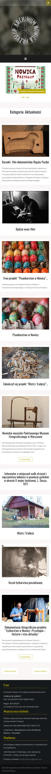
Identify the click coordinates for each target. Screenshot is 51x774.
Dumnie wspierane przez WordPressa (17, 767)
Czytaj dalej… (25, 459)
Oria (43, 767)
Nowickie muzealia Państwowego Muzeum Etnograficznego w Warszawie (25, 435)
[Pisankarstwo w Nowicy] (25, 313)
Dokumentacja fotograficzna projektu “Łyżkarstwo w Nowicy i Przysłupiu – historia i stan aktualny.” (25, 630)
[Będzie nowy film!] (25, 207)
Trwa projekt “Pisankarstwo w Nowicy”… (25, 278)
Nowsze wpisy (40, 671)
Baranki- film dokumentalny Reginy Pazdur (25, 162)
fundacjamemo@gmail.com (30, 759)
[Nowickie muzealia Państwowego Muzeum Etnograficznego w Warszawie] (25, 412)
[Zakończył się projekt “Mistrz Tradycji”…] (25, 362)
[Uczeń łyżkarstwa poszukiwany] (25, 561)
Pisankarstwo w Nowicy (25, 334)
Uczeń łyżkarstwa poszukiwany (25, 582)
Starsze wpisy (10, 671)
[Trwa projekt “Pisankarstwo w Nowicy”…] (25, 257)
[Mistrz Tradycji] (25, 512)
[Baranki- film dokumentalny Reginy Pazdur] (25, 140)
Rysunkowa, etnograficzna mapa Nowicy (32, 91)
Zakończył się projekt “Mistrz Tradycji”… (25, 384)
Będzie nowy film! (25, 229)
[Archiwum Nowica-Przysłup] (25, 30)
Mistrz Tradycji (25, 533)
